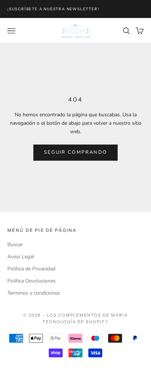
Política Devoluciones (31, 280)
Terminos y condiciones (33, 292)
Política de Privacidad (31, 268)
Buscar (15, 244)
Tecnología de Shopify (76, 321)
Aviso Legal (20, 256)
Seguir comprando (75, 152)
